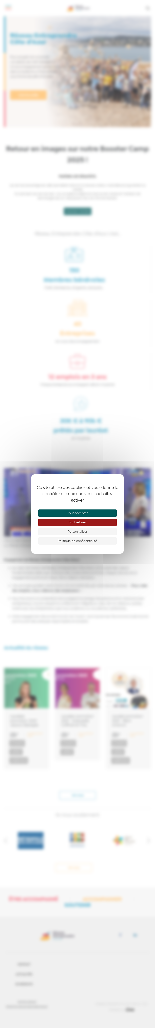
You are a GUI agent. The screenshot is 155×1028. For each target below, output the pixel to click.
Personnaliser (77, 531)
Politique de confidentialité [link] (77, 541)
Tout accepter (77, 513)
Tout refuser (77, 522)
